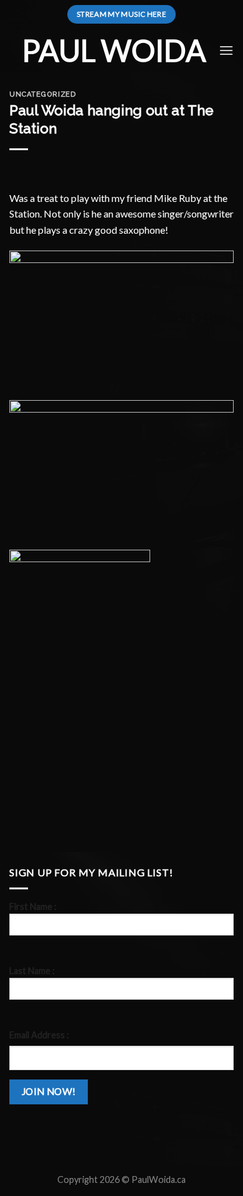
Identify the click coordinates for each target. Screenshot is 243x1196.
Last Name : (32, 970)
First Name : (33, 906)
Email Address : (39, 1035)
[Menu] (226, 50)
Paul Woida (114, 50)
